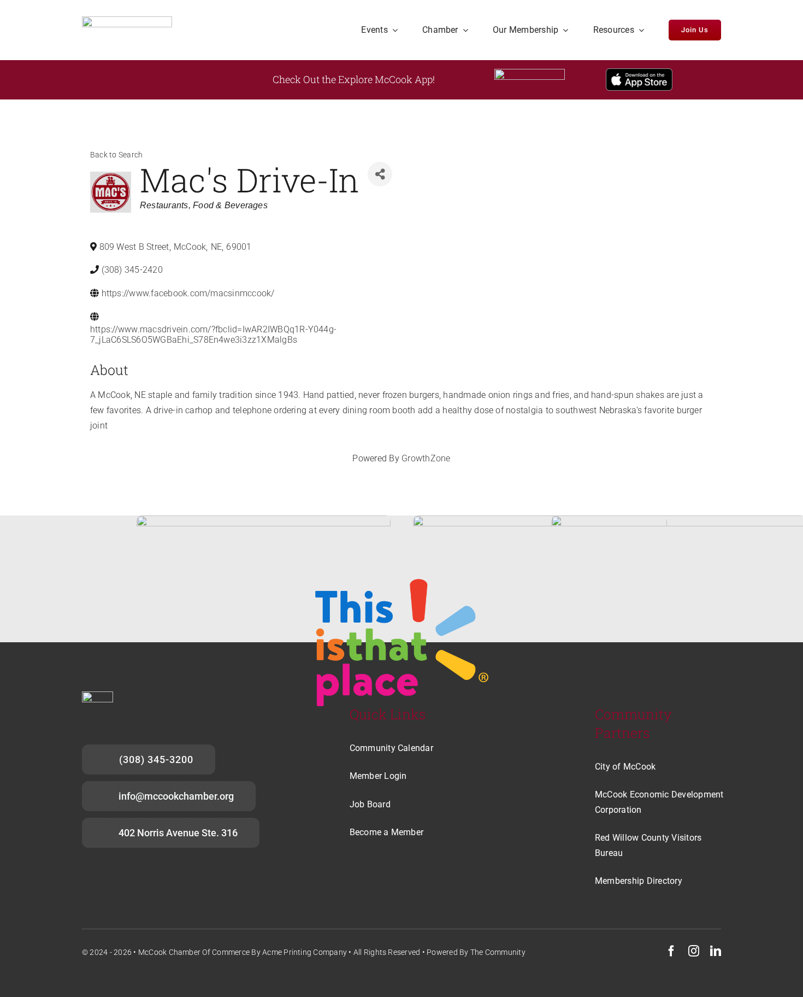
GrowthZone (426, 458)
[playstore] (529, 73)
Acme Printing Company (304, 952)
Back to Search (116, 155)
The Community (498, 952)
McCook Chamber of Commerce (194, 952)
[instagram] (693, 951)
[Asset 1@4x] (127, 20)
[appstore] (639, 72)
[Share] (380, 174)
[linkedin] (715, 951)
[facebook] (671, 951)
